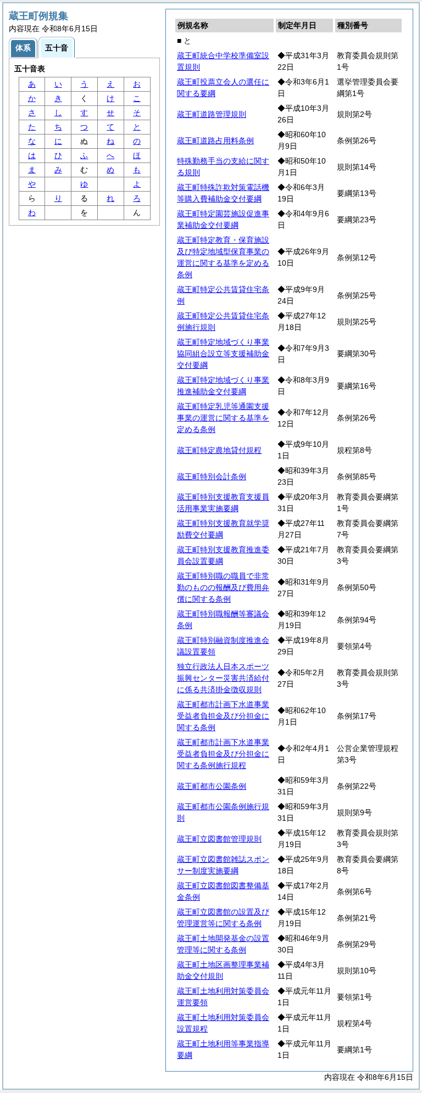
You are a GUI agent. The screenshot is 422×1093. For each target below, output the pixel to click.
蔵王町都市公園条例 (211, 786)
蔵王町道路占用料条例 (215, 140)
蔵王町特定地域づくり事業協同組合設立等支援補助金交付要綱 (223, 353)
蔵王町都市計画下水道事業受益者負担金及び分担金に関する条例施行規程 (223, 754)
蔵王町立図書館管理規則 (219, 838)
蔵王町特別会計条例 (211, 476)
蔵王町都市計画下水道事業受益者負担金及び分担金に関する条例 (223, 716)
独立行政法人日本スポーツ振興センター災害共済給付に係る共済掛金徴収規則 (223, 678)
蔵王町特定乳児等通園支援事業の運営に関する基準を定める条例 (223, 418)
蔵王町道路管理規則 (211, 114)
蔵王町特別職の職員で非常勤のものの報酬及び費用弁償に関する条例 (223, 587)
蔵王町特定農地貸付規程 (219, 450)
